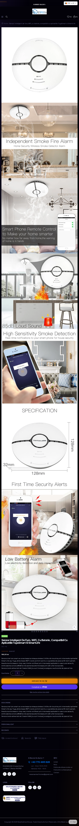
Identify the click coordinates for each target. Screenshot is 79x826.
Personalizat (7, 724)
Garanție (28, 738)
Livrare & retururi (11, 738)
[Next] (77, 631)
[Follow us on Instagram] (9, 774)
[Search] (7, 17)
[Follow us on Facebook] (5, 774)
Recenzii (5, 730)
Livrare (56, 762)
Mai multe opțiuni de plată (39, 692)
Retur (55, 764)
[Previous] (2, 631)
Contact (56, 772)
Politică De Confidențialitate (62, 770)
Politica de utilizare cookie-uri (63, 767)
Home (6, 24)
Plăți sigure (42, 738)
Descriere (5, 702)
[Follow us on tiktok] (14, 774)
